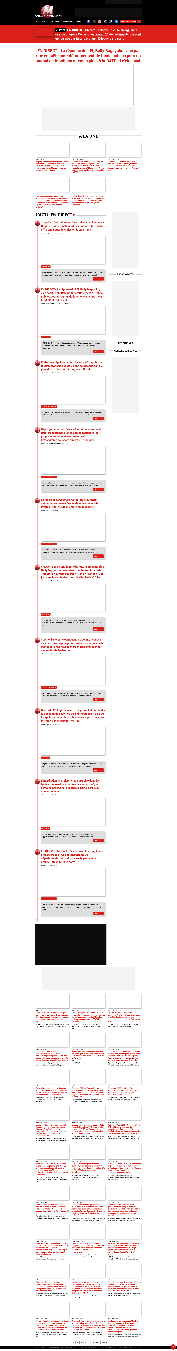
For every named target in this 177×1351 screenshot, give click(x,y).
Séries (78, 21)
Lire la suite (98, 279)
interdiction (54, 795)
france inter (52, 233)
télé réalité (58, 654)
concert (61, 510)
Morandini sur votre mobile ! (128, 21)
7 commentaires (45, 337)
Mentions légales (85, 1347)
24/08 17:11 (37, 640)
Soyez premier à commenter (48, 406)
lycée (59, 795)
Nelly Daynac (53, 581)
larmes (64, 581)
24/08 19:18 (37, 290)
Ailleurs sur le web (125, 351)
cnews (47, 581)
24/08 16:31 (37, 781)
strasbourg (55, 510)
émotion (59, 581)
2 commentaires (45, 614)
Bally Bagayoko (50, 303)
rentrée (63, 795)
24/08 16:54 (37, 711)
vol (54, 654)
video (67, 581)
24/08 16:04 (37, 852)
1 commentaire (45, 758)
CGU (134, 1347)
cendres (51, 654)
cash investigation (63, 443)
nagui (47, 233)
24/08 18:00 (37, 567)
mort (59, 724)
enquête (56, 303)
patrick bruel (49, 510)
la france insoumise (66, 303)
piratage (55, 443)
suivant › (96, 1343)
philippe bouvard (50, 724)
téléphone (48, 795)
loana (47, 654)
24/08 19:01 (37, 363)
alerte (55, 865)
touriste (57, 373)
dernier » (105, 1343)
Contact (140, 1347)
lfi (59, 303)
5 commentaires (45, 266)
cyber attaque (49, 443)
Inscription (139, 2)
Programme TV (68, 21)
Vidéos (44, 21)
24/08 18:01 (37, 500)
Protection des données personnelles (122, 1347)
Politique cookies (95, 1347)
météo (51, 865)
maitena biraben (59, 233)
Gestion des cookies (107, 1347)
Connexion (131, 2)
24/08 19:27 (37, 223)
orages (47, 865)
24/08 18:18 (37, 430)
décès (53, 373)
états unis (48, 373)
